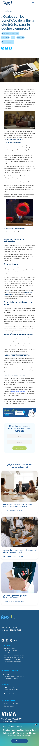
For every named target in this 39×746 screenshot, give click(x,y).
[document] (19, 373)
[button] (36, 725)
